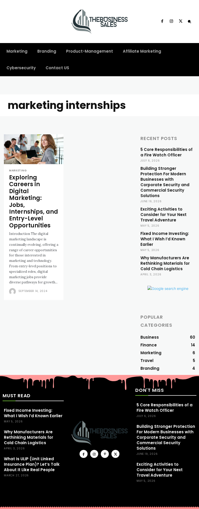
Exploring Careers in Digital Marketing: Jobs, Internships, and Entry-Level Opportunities (33, 201)
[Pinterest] (105, 454)
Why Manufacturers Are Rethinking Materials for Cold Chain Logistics (165, 263)
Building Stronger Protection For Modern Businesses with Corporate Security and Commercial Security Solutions (164, 182)
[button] (189, 21)
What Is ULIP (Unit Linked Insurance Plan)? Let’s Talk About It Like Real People (32, 464)
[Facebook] (162, 21)
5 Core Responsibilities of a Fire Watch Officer (166, 152)
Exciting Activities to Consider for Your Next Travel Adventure (163, 214)
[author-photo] (13, 291)
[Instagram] (171, 21)
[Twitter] (180, 21)
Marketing (18, 170)
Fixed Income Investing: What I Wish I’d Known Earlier (164, 239)
